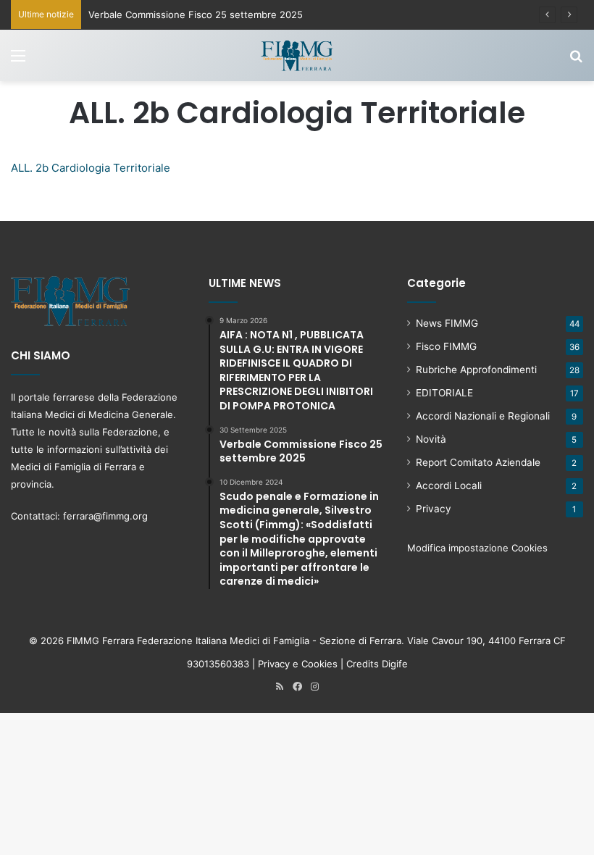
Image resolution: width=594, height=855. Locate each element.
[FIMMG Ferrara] (297, 55)
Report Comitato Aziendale (478, 462)
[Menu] (18, 60)
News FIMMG (447, 323)
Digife (395, 664)
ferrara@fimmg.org (105, 516)
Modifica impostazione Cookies (477, 548)
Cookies (319, 664)
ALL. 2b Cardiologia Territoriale (90, 168)
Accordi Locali (449, 485)
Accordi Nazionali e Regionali (483, 416)
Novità (431, 439)
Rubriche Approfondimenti (476, 369)
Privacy (433, 508)
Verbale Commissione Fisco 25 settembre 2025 (195, 14)
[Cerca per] (576, 60)
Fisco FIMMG (446, 346)
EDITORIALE (444, 393)
